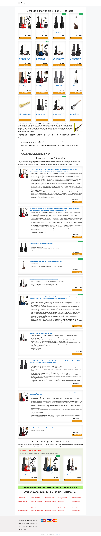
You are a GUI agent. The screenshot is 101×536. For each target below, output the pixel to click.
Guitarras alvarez (61, 494)
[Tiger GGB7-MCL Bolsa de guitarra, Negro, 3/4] (59, 22)
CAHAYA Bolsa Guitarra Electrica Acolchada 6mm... (75, 59)
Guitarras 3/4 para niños (76, 501)
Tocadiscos (79, 2)
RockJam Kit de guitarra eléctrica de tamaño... (41, 31)
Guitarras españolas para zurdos (36, 501)
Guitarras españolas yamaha (36, 494)
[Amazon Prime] (29, 33)
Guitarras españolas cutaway (23, 507)
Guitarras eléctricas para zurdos (50, 501)
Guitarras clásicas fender (35, 507)
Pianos (61, 2)
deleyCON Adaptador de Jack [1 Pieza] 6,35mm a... (25, 114)
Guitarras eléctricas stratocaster (50, 510)
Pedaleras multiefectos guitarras (50, 503)
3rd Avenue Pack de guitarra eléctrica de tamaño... (40, 59)
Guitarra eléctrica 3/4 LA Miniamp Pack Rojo (58, 59)
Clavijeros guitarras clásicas (76, 497)
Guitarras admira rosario (76, 510)
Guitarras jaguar (61, 510)
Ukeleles (50, 2)
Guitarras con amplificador (22, 501)
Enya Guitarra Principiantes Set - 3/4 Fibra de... (42, 114)
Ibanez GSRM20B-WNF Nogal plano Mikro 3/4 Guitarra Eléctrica (46, 261)
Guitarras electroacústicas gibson (37, 510)
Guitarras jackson (61, 501)
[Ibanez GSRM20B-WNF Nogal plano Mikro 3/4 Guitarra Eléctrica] (76, 22)
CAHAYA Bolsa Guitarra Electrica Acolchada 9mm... (58, 86)
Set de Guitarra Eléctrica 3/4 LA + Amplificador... (24, 59)
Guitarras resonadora (21, 497)
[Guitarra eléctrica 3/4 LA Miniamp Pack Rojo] (59, 50)
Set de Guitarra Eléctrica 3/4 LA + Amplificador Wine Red (44, 279)
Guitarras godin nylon (21, 494)
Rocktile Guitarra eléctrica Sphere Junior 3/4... (76, 114)
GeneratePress (57, 534)
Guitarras (44, 2)
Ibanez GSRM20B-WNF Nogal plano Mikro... (75, 31)
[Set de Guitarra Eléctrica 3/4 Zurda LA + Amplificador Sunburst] (59, 104)
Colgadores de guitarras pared (63, 503)
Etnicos (56, 2)
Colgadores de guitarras (62, 507)
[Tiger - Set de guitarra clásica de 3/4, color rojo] (42, 77)
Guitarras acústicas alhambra (23, 503)
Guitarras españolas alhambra (77, 494)
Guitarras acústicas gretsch (49, 497)
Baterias (67, 2)
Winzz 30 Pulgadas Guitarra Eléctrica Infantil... (25, 86)
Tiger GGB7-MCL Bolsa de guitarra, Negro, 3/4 (59, 31)
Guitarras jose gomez (75, 503)
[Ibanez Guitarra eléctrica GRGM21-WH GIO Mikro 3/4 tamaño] (76, 77)
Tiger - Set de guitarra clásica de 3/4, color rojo (41, 427)
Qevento (24, 3)
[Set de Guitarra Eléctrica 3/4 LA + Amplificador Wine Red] (25, 50)
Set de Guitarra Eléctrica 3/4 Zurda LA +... (58, 114)
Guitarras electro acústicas (36, 497)
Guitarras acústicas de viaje (49, 507)
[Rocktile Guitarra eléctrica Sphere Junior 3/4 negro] (76, 104)
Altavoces (73, 2)
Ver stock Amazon (25, 37)
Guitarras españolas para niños (50, 494)
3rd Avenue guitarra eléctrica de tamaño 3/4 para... (24, 31)
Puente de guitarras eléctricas (23, 510)
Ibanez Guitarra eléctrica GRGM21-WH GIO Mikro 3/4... (75, 86)
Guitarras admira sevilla (76, 507)
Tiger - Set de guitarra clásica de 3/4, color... (41, 86)
